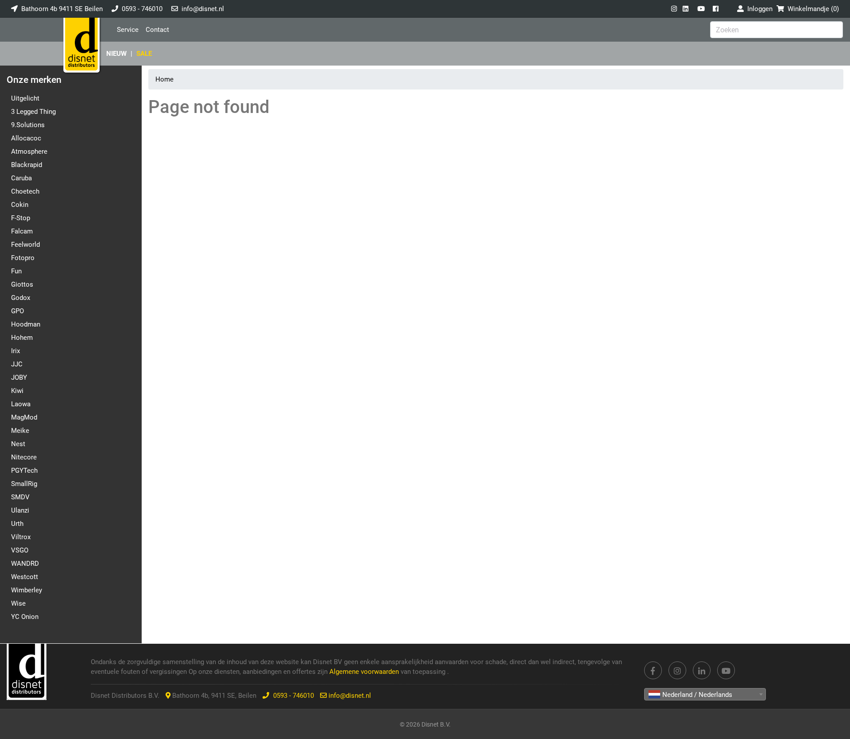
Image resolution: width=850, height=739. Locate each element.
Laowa (21, 404)
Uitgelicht (25, 98)
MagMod (24, 417)
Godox (20, 298)
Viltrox (21, 537)
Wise (18, 603)
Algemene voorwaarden (365, 672)
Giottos (22, 284)
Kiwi (17, 391)
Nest (18, 444)
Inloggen (758, 9)
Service (128, 30)
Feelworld (25, 245)
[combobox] (705, 694)
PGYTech (24, 471)
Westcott (24, 577)
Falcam (22, 231)
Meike (20, 431)
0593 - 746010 (142, 9)
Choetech (25, 191)
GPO (17, 311)
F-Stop (20, 218)
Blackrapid (26, 165)
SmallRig (24, 484)
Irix (15, 351)
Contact (157, 30)
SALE (144, 54)
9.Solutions (28, 125)
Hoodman (25, 324)
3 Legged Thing (33, 112)
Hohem (22, 338)
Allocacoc (26, 138)
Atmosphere (29, 152)
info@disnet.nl (203, 9)
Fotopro (23, 258)
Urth (17, 524)
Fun (16, 271)
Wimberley (26, 590)
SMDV (20, 497)
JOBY (19, 377)
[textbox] (705, 694)
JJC (17, 364)
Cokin (19, 205)
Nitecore (24, 457)
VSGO (19, 550)
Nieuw (116, 54)
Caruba (21, 178)
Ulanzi (20, 510)
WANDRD (25, 564)
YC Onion (25, 617)
